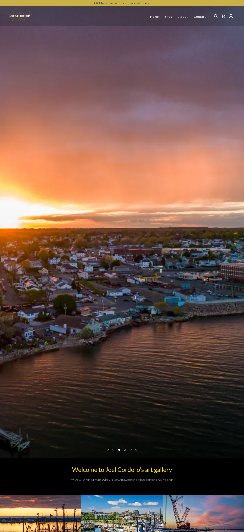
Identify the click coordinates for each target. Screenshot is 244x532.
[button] (231, 16)
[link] (20, 15)
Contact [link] (200, 16)
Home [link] (154, 16)
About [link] (183, 16)
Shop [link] (168, 16)
